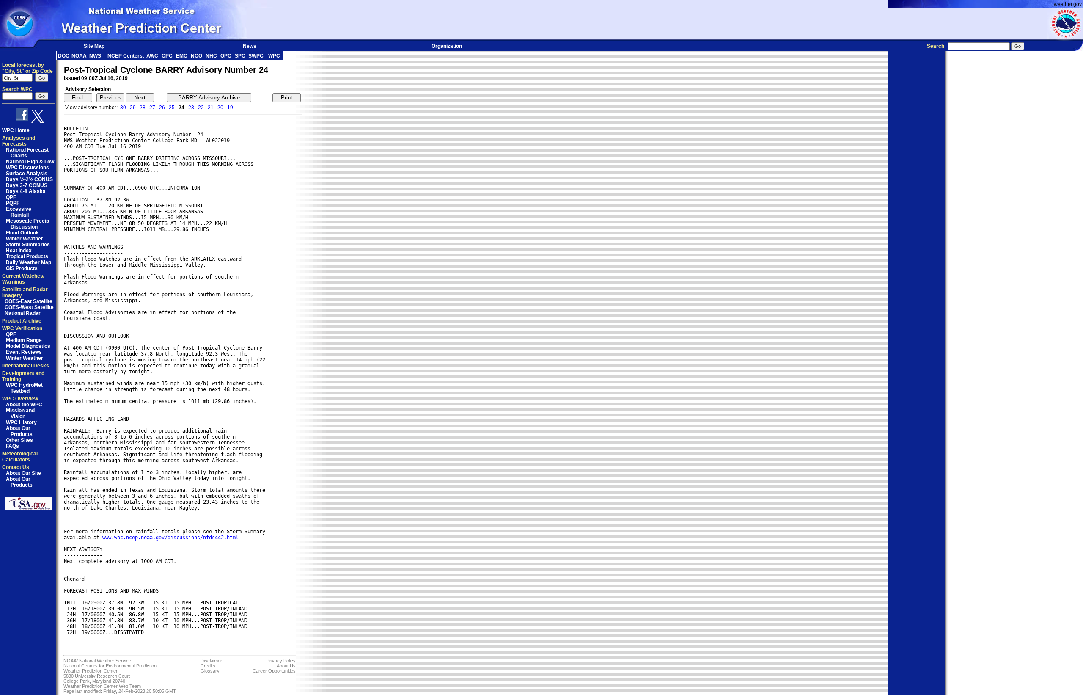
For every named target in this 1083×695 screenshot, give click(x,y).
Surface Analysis (26, 174)
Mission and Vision (20, 413)
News (249, 46)
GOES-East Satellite (28, 301)
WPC (274, 56)
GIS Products (22, 268)
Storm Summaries (28, 245)
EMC (181, 56)
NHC (211, 56)
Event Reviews (24, 352)
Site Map (94, 46)
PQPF (12, 203)
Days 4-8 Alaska (26, 191)
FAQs (12, 446)
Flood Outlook (22, 233)
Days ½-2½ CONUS (29, 179)
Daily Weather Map (28, 262)
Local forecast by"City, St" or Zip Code (27, 68)
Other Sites (19, 440)
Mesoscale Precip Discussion (27, 224)
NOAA (79, 56)
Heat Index (19, 251)
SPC (240, 56)
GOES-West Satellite (29, 307)
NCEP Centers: (125, 56)
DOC (63, 56)
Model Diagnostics (28, 346)
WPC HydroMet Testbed (24, 388)
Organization (447, 46)
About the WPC (24, 405)
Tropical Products (27, 256)
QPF (11, 197)
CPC (167, 56)
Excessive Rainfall (18, 212)
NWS (95, 56)
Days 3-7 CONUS (26, 185)
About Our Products (19, 431)
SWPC (256, 56)
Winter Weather (24, 239)
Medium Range (24, 340)
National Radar (23, 313)
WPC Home (16, 130)
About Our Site (23, 473)
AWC (152, 56)
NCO (196, 56)
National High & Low (30, 162)
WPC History (21, 422)
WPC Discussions (27, 168)
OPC (225, 56)
